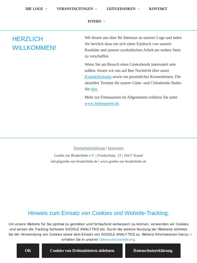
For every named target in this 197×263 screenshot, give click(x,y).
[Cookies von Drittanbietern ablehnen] (190, 234)
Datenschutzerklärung (89, 148)
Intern (94, 21)
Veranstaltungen (75, 9)
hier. (94, 89)
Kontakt (158, 9)
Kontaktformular (98, 76)
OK (28, 250)
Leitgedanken (121, 9)
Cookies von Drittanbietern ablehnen (82, 250)
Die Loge (34, 9)
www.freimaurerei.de (102, 103)
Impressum (116, 148)
